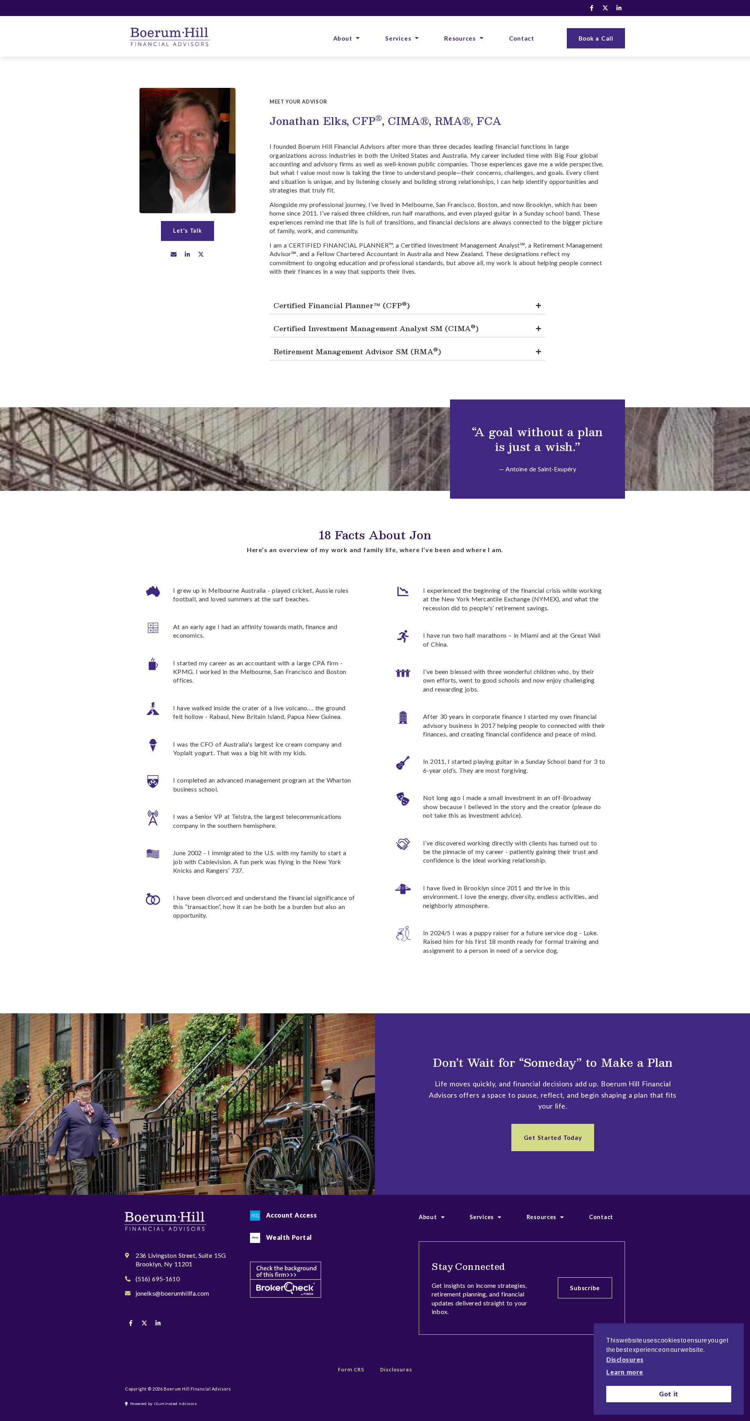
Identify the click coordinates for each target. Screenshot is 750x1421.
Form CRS (351, 1369)
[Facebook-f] (592, 8)
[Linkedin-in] (619, 8)
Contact (521, 38)
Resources (460, 38)
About (342, 38)
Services (398, 38)
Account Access (291, 1215)
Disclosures (396, 1369)
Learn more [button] (624, 1372)
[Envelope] (174, 254)
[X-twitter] (605, 8)
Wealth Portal (289, 1237)
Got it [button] (669, 1394)
